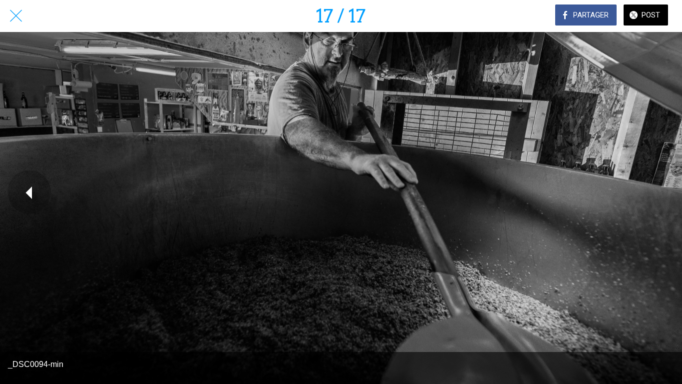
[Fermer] (16, 16)
